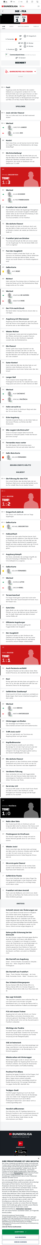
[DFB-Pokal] (27, 1)
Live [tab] (3, 26)
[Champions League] (32, 1)
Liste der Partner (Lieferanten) (11, 1226)
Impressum (28, 1208)
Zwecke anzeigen (20, 1242)
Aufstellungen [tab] (23, 26)
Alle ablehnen (20, 1237)
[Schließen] (38, 1158)
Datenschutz (20, 1208)
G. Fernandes (10, 39)
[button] (38, 6)
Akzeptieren (19, 1232)
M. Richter (30, 43)
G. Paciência (10, 49)
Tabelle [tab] (36, 26)
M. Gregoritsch (31, 36)
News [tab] (11, 26)
